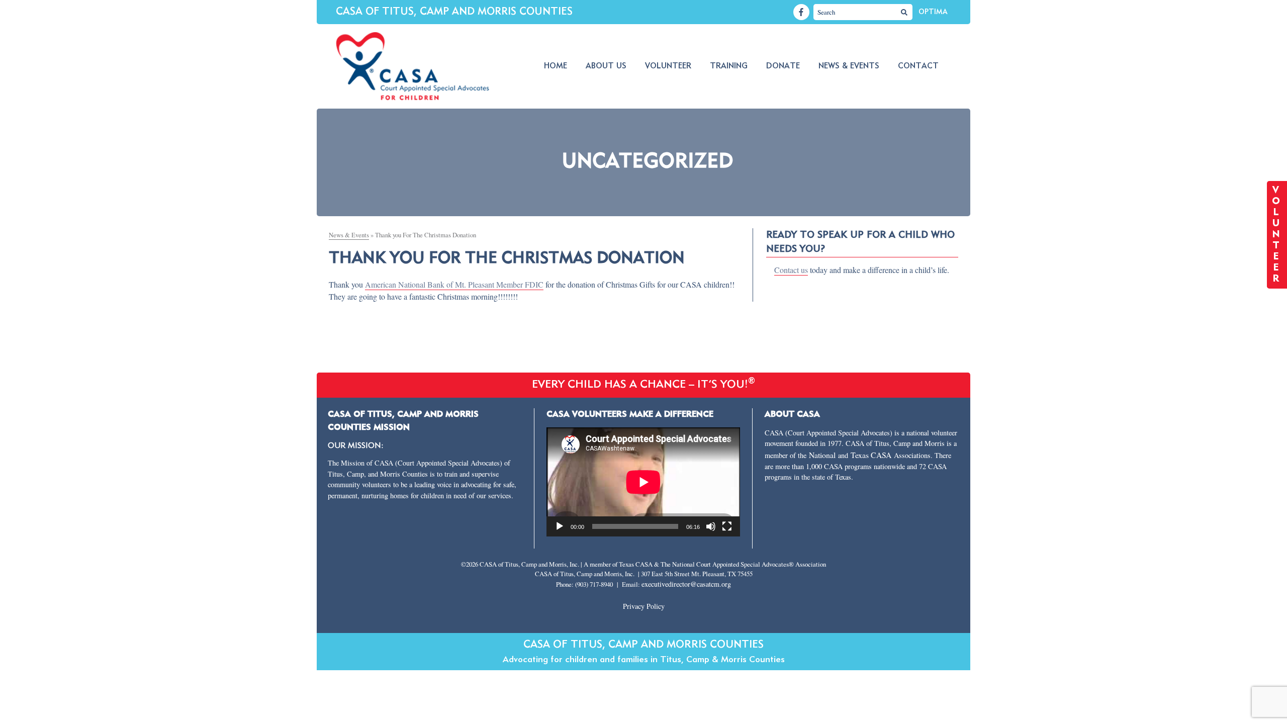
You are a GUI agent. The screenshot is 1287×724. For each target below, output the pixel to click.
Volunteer (668, 66)
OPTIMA (932, 12)
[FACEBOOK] (801, 12)
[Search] (904, 12)
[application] (643, 481)
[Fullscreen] (727, 526)
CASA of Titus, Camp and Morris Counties (454, 12)
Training (729, 66)
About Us (606, 66)
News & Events (848, 66)
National (823, 454)
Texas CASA (871, 454)
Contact (918, 66)
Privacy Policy (644, 606)
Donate (783, 66)
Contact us (791, 269)
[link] (454, 284)
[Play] (560, 526)
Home (555, 66)
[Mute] (711, 526)
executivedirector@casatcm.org (686, 584)
